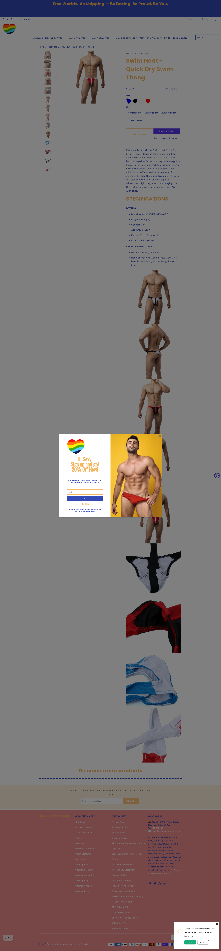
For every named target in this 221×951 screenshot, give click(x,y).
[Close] (217, 924)
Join (84, 498)
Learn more (188, 936)
